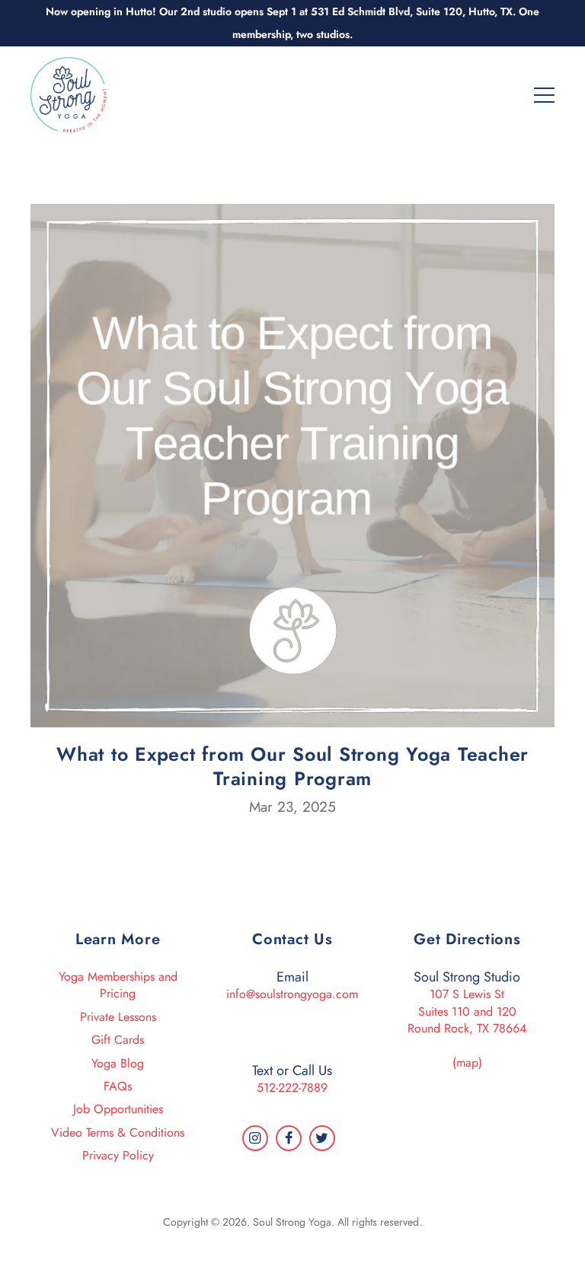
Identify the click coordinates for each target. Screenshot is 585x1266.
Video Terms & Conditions (117, 1132)
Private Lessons (118, 1017)
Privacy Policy (118, 1155)
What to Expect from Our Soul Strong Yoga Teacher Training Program (292, 766)
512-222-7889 (292, 1087)
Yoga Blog (117, 1063)
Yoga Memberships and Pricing (118, 985)
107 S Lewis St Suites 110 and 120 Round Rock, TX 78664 (467, 1011)
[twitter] (322, 1138)
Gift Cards (117, 1039)
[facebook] (288, 1138)
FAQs (118, 1086)
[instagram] (255, 1138)
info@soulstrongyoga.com (292, 994)
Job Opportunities (118, 1109)
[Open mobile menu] (544, 94)
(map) (467, 1062)
